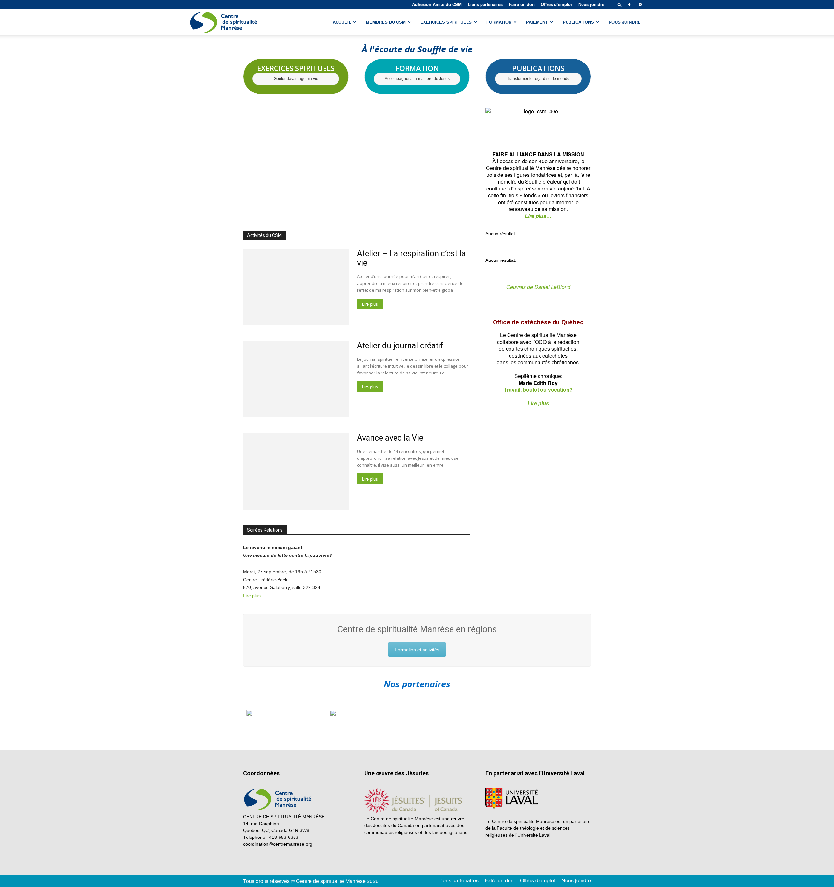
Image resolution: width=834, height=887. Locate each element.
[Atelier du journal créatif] (296, 379)
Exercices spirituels (446, 22)
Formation (498, 22)
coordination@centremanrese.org (277, 844)
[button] (620, 4)
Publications (578, 22)
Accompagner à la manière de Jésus (417, 79)
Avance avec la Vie (390, 438)
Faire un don (522, 4)
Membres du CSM (386, 22)
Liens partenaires (485, 4)
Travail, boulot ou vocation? (538, 389)
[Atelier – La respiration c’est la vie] (296, 287)
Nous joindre (591, 4)
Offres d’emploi (556, 4)
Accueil (342, 22)
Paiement (537, 22)
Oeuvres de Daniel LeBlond (538, 286)
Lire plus (370, 304)
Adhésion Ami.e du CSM (437, 4)
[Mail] (640, 4)
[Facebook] (629, 4)
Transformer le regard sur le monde (538, 79)
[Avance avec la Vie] (296, 471)
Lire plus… (538, 215)
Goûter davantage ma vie (296, 79)
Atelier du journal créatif (400, 345)
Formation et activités (417, 649)
